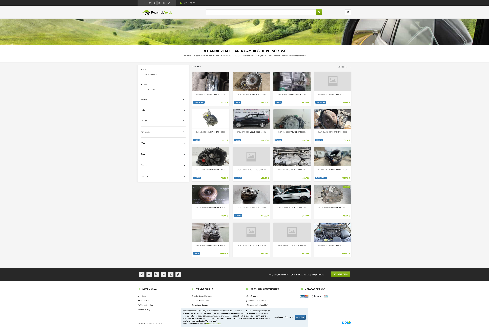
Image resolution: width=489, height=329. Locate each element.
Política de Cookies (145, 305)
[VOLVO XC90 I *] (251, 81)
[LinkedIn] (155, 3)
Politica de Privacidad (146, 301)
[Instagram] (164, 3)
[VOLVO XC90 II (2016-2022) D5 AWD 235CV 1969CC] (210, 232)
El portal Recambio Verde (202, 296)
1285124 (278, 102)
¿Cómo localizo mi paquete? (257, 301)
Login (185, 3)
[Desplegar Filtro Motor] (184, 110)
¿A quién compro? (253, 296)
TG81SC (196, 253)
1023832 (197, 178)
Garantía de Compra (200, 305)
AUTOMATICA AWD (321, 178)
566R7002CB (320, 102)
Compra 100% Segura (200, 301)
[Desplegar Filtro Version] (184, 100)
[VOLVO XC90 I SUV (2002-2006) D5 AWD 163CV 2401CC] (332, 119)
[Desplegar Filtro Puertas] (184, 165)
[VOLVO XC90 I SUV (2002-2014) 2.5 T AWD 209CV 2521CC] (292, 194)
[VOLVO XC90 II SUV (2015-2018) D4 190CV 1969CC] (210, 194)
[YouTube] (150, 3)
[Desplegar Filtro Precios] (184, 121)
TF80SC (237, 102)
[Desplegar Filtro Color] (184, 154)
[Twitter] (159, 3)
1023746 (197, 140)
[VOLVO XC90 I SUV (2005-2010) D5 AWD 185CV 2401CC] (210, 81)
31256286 (238, 216)
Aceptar (300, 317)
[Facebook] (145, 3)
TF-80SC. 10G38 (199, 102)
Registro (192, 3)
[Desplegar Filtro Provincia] (184, 176)
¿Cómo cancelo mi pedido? (257, 305)
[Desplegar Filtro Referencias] (184, 132)
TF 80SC (278, 140)
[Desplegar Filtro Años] (184, 143)
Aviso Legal (142, 296)
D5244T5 (319, 140)
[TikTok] (169, 3)
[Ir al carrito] (348, 12)
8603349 (238, 178)
